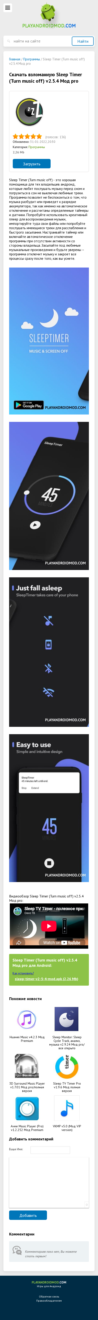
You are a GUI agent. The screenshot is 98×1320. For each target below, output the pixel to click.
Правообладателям (49, 1300)
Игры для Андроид (49, 1284)
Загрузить (31, 163)
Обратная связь (49, 1296)
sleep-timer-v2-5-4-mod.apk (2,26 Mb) (46, 978)
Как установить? (23, 973)
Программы (36, 147)
